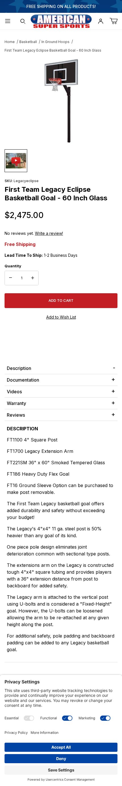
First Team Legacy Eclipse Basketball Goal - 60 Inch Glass (53, 50)
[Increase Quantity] (32, 278)
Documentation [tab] (23, 380)
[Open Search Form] (23, 21)
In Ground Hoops (55, 42)
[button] (16, 161)
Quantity (13, 266)
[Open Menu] (7, 21)
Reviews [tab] (16, 415)
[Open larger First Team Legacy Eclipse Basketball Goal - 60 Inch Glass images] (61, 101)
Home (10, 42)
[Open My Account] (101, 21)
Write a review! (49, 233)
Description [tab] (19, 368)
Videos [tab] (14, 391)
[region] (61, 160)
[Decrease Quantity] (10, 278)
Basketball (28, 42)
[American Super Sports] (61, 20)
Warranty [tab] (16, 403)
